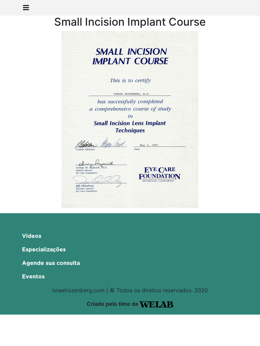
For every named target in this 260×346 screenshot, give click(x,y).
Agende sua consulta (51, 263)
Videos (31, 236)
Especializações (44, 249)
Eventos (33, 276)
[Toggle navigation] (26, 8)
